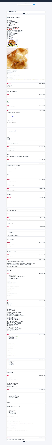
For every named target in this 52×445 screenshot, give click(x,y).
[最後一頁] (28, 13)
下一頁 (26, 441)
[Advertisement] (26, 7)
